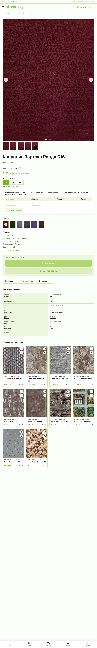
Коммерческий (8, 307)
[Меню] (3, 7)
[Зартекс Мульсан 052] (13, 366)
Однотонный (8, 312)
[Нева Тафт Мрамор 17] (83, 366)
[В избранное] (21, 348)
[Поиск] (69, 7)
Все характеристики (11, 250)
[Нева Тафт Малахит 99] (36, 366)
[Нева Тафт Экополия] (83, 408)
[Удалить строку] (90, 203)
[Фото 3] (49, 139)
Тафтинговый (54, 307)
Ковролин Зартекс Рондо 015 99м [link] (27, 13)
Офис (51, 301)
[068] (41, 224)
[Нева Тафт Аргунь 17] (60, 408)
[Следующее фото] (91, 80)
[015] (6, 224)
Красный (6, 318)
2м (6, 182)
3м (13, 182)
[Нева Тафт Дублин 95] (60, 366)
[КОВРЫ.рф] (14, 7)
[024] (34, 224)
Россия (6, 296)
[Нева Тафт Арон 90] (13, 448)
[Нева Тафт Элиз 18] (13, 408)
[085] (20, 224)
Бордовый (53, 318)
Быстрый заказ (50, 271)
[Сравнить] (21, 352)
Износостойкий (9, 301)
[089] (27, 224)
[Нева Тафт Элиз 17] (36, 408)
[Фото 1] (45, 139)
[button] (48, 80)
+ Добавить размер (14, 210)
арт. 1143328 (8, 163)
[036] (13, 224)
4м (20, 182)
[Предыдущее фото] (6, 80)
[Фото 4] (50, 139)
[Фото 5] (52, 139)
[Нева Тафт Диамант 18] (36, 448)
